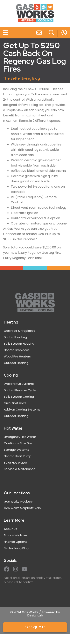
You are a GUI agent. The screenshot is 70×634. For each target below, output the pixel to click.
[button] (3, 33)
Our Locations (17, 493)
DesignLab (35, 615)
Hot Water (13, 428)
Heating (11, 322)
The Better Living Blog (21, 78)
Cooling (11, 375)
